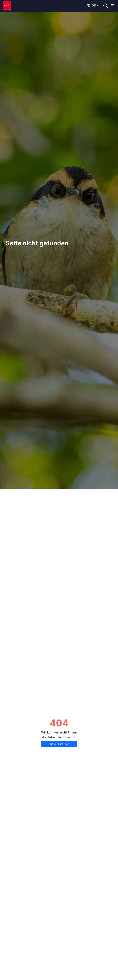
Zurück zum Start (59, 743)
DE (93, 5)
